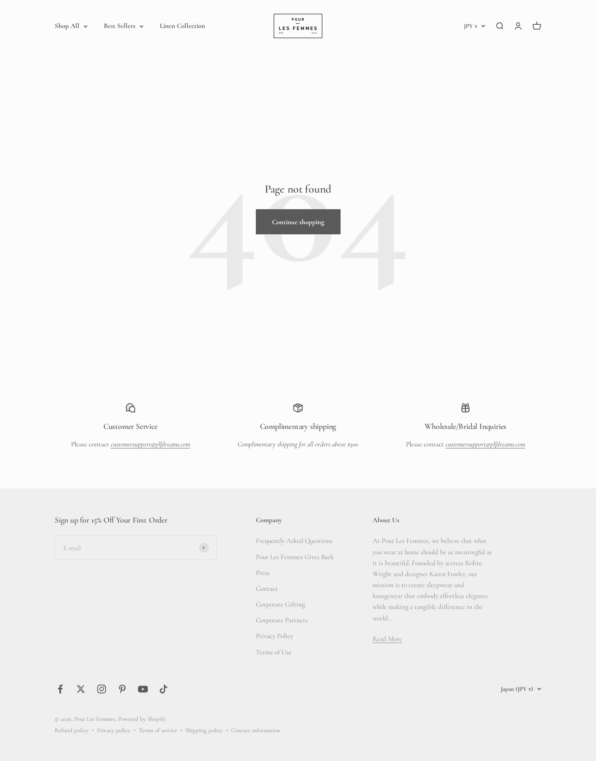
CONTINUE (219, 431)
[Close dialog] (446, 291)
